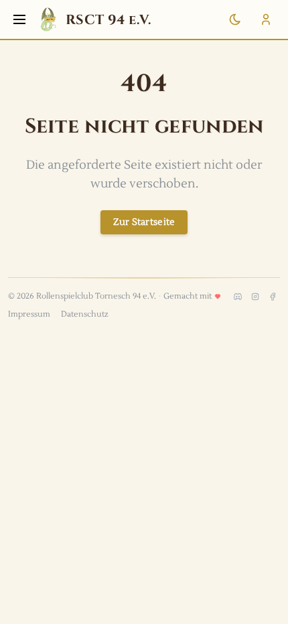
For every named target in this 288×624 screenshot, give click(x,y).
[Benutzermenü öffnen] (266, 19)
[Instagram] (255, 296)
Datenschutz (85, 314)
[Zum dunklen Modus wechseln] (235, 19)
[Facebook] (272, 296)
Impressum (29, 314)
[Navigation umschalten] (19, 19)
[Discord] (237, 296)
